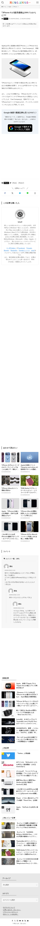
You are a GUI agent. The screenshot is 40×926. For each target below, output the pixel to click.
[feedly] (23, 921)
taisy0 (20, 222)
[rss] (25, 921)
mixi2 (33, 250)
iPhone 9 (21, 183)
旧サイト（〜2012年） (10, 914)
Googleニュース (24, 250)
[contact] (28, 921)
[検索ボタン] (2, 2)
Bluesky (6, 250)
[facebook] (12, 921)
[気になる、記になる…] (19, 2)
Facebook (21, 248)
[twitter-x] (15, 921)
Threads (29, 248)
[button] (5, 193)
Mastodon (14, 250)
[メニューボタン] (37, 2)
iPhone (6, 18)
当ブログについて (9, 907)
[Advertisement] (20, 36)
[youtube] (20, 921)
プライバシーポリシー (10, 912)
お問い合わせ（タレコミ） (12, 910)
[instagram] (17, 921)
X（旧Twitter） (12, 248)
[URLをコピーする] (35, 193)
